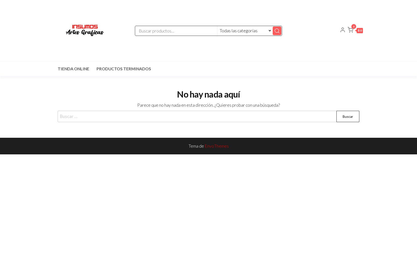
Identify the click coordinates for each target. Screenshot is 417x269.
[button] (355, 31)
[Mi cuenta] (343, 30)
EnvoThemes (217, 146)
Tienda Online (73, 68)
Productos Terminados (124, 68)
